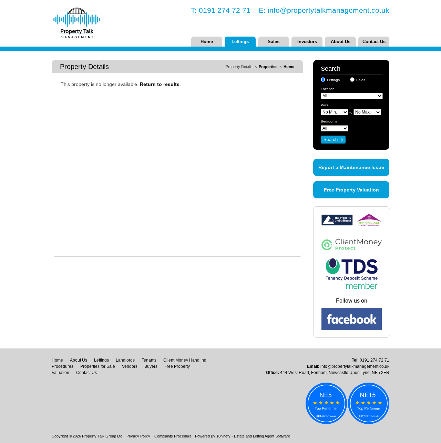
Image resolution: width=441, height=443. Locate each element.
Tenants (149, 360)
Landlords (125, 360)
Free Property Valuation (351, 190)
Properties (268, 67)
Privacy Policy (138, 436)
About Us (340, 41)
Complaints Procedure (173, 436)
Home (207, 41)
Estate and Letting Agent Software (262, 436)
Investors (307, 41)
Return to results (160, 84)
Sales (273, 41)
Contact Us (374, 41)
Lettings (240, 41)
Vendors (129, 366)
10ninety (223, 436)
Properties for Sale (97, 366)
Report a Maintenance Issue (351, 167)
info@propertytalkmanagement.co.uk (328, 10)
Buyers (150, 366)
